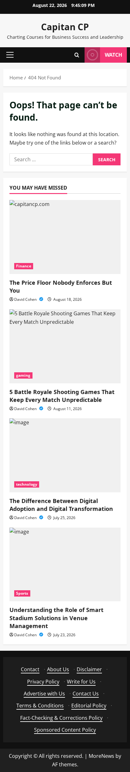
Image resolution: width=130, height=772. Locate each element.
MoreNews (101, 755)
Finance (23, 266)
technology (26, 484)
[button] (10, 54)
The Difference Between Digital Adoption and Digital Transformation (61, 504)
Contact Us (86, 693)
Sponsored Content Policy (65, 729)
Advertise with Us (44, 693)
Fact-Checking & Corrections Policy (61, 717)
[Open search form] (76, 55)
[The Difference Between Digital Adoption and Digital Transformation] (65, 455)
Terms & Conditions (40, 705)
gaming (23, 375)
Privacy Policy (43, 681)
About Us (58, 669)
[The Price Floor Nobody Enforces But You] (65, 237)
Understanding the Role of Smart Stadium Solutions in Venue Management (56, 617)
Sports (22, 593)
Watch (113, 54)
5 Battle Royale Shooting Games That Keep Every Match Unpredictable (62, 395)
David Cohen (26, 299)
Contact (30, 669)
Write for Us (81, 681)
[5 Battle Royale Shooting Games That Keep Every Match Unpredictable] (65, 346)
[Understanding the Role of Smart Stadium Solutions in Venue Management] (65, 565)
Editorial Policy (88, 705)
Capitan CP (65, 27)
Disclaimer (89, 669)
